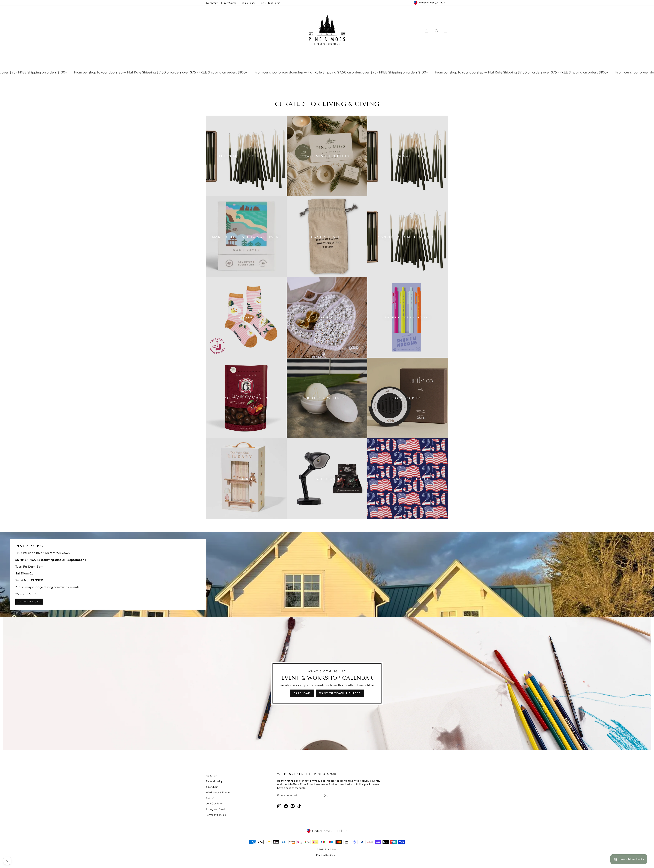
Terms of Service (216, 814)
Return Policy (247, 2)
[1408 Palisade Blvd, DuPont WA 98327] (327, 574)
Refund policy (214, 781)
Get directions (29, 601)
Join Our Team (214, 803)
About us (211, 775)
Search (210, 797)
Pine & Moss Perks (269, 2)
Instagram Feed (215, 809)
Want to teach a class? (339, 693)
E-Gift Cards (228, 2)
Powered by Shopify (327, 855)
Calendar (302, 693)
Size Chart (212, 786)
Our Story (212, 2)
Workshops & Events (218, 792)
